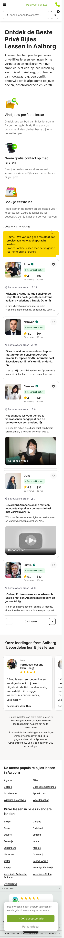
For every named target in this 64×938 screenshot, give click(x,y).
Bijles (35, 780)
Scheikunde (10, 793)
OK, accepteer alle (31, 918)
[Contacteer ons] (57, 4)
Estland (37, 834)
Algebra (8, 780)
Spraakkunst (40, 793)
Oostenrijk (38, 854)
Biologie (8, 786)
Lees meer (12, 699)
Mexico (37, 847)
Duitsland (38, 828)
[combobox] (26, 15)
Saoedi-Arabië (40, 860)
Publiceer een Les (36, 4)
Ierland (36, 841)
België (7, 821)
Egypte (8, 834)
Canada (37, 821)
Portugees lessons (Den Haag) (31, 666)
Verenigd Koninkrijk (43, 867)
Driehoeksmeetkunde (44, 786)
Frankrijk (8, 841)
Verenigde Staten (42, 874)
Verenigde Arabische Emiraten (15, 876)
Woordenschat (41, 799)
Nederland (9, 854)
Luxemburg (10, 847)
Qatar (7, 860)
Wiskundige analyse (15, 799)
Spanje (7, 867)
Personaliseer (30, 926)
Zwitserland (10, 883)
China (7, 828)
